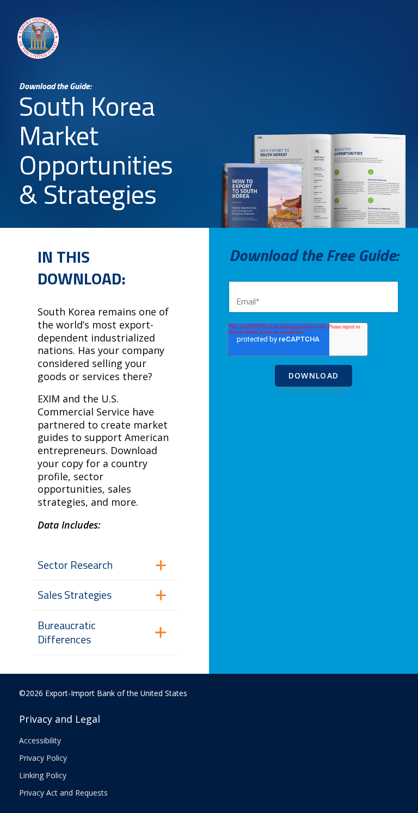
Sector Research (75, 565)
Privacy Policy (43, 758)
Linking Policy (42, 775)
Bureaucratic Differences (67, 632)
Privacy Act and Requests (63, 792)
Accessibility (40, 740)
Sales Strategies (75, 595)
